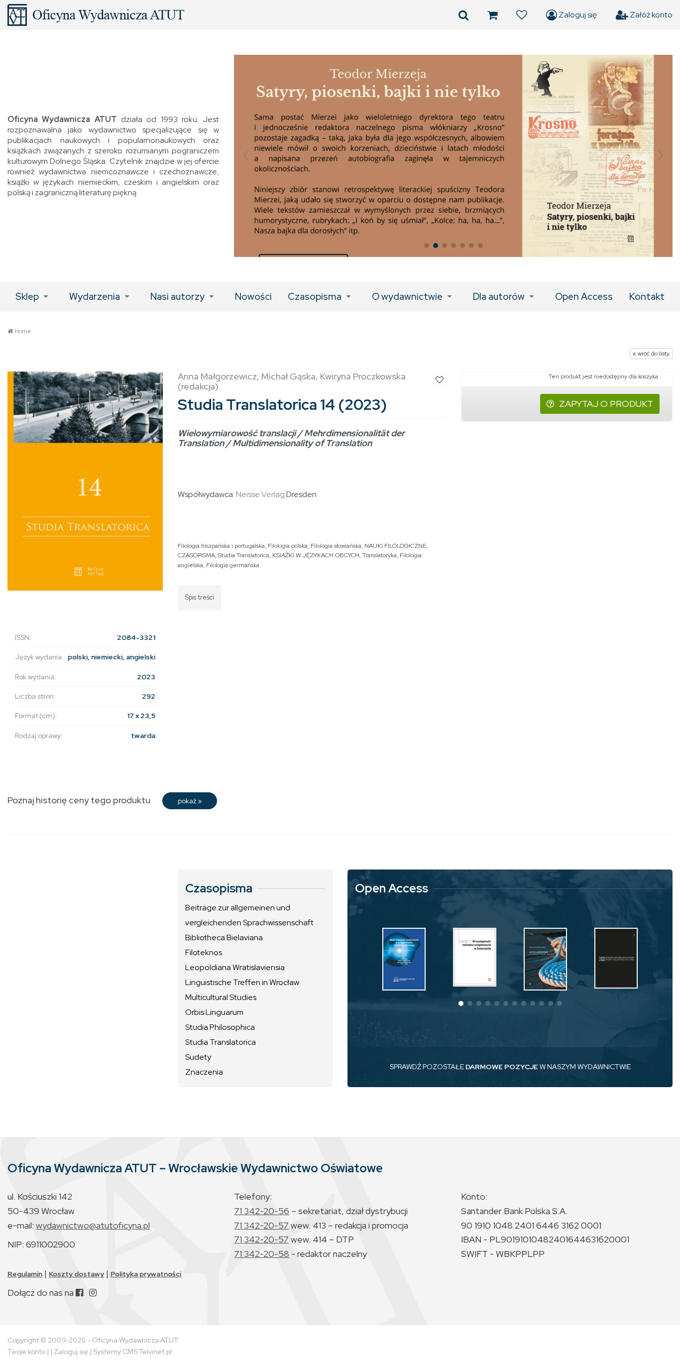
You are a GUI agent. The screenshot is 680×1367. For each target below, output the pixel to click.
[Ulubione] (521, 14)
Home (22, 331)
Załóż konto (650, 14)
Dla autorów (499, 296)
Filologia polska (288, 546)
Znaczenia (204, 1072)
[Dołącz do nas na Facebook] (79, 1292)
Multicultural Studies (220, 997)
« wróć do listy (651, 354)
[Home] (95, 15)
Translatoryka (379, 555)
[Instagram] (93, 1292)
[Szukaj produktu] (463, 14)
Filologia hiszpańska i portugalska (221, 546)
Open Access (584, 296)
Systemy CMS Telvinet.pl (132, 1351)
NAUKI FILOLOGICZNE (395, 546)
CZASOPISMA (196, 555)
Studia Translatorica (243, 555)
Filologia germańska (232, 565)
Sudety (198, 1057)
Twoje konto (26, 1351)
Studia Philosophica (220, 1027)
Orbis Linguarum (214, 1012)
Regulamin (24, 1273)
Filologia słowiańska (336, 546)
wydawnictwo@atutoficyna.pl (93, 1225)
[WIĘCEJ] (404, 959)
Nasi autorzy (177, 296)
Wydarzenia (94, 296)
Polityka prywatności (146, 1273)
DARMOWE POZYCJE (501, 1066)
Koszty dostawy (76, 1273)
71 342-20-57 (261, 1225)
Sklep (27, 296)
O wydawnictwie (407, 296)
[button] (245, 156)
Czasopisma (314, 296)
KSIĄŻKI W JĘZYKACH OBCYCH (315, 555)
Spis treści (199, 597)
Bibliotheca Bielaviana (224, 937)
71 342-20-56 (261, 1211)
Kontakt (647, 296)
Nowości (253, 296)
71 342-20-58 (261, 1253)
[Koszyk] (492, 14)
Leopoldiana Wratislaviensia (235, 967)
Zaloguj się (577, 14)
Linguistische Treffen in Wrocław (242, 982)
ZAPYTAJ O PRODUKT (606, 403)
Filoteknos (203, 952)
